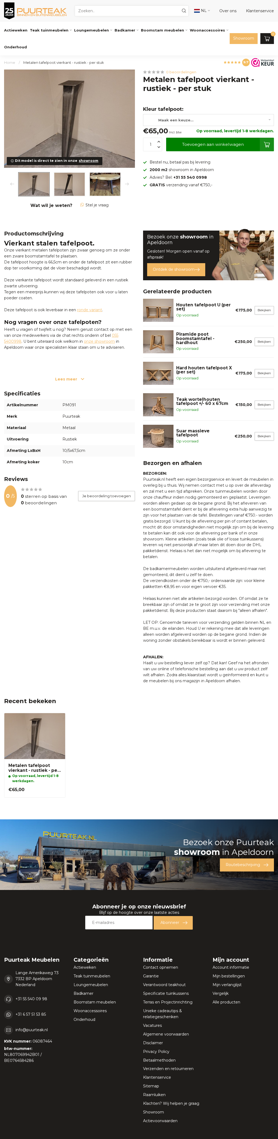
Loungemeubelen (91, 30)
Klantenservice (157, 1077)
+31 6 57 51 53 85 (30, 1014)
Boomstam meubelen (162, 30)
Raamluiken (154, 1094)
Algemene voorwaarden (166, 1034)
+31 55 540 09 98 (31, 998)
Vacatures (152, 1025)
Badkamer (125, 30)
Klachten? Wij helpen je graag (171, 1103)
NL (203, 10)
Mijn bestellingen (229, 976)
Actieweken (15, 30)
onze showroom (99, 341)
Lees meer (66, 379)
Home (9, 62)
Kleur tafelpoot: (163, 109)
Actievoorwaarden (160, 1120)
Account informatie (231, 967)
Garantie (151, 976)
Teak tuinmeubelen (49, 30)
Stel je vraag (97, 205)
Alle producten (226, 1002)
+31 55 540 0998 (190, 177)
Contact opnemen (160, 967)
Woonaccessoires (207, 30)
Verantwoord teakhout (164, 984)
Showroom (243, 38)
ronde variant (89, 309)
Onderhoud (15, 47)
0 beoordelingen (181, 72)
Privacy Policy (156, 1051)
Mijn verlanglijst (227, 984)
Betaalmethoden (159, 1060)
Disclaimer (153, 1042)
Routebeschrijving (243, 864)
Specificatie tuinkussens (166, 993)
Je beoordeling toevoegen (106, 496)
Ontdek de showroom (174, 269)
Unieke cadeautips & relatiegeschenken (162, 1013)
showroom (88, 161)
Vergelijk (221, 993)
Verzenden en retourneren (168, 1068)
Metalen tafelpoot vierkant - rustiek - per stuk (63, 62)
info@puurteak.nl (31, 1029)
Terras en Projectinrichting (167, 1002)
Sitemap (151, 1086)
